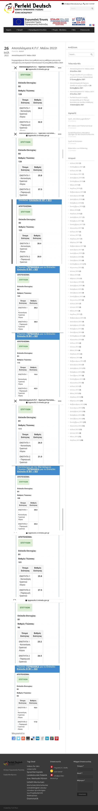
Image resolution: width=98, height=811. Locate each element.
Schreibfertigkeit (33, 788)
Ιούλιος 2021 (74, 170)
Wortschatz (39, 782)
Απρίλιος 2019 (75, 188)
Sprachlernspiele (35, 772)
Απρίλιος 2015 (75, 314)
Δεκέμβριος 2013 (76, 368)
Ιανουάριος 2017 (76, 250)
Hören (43, 778)
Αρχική (8, 30)
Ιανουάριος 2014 (76, 365)
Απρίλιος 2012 (75, 440)
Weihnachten (32, 795)
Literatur (43, 788)
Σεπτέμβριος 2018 (76, 206)
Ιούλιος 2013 (74, 386)
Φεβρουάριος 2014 (77, 361)
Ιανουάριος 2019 (76, 196)
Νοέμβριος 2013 (76, 372)
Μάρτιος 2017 (75, 242)
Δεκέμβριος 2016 (76, 253)
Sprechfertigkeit (40, 790)
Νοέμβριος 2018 (76, 203)
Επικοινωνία (85, 30)
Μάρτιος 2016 (75, 278)
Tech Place (14, 808)
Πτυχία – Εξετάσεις (59, 30)
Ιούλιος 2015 (74, 303)
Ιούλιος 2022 (74, 163)
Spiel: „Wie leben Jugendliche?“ (79, 119)
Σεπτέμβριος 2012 (76, 422)
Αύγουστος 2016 (76, 267)
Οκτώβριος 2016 (76, 260)
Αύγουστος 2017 (76, 228)
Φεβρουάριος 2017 (77, 246)
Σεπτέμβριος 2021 (76, 167)
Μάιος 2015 (74, 311)
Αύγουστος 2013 (76, 383)
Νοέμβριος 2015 (76, 289)
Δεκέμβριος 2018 (76, 199)
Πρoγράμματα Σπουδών (37, 30)
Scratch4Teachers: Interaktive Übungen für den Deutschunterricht (81, 133)
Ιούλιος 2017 (74, 232)
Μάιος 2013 (74, 393)
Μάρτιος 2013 (75, 401)
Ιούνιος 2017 (74, 235)
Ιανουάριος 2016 (76, 282)
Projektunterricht (36, 793)
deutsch (21, 51)
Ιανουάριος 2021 (76, 174)
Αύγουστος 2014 (76, 339)
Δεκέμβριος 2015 (76, 285)
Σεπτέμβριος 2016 (76, 264)
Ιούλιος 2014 (74, 343)
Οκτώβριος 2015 (76, 293)
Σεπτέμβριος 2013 (76, 379)
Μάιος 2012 (74, 437)
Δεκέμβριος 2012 (76, 411)
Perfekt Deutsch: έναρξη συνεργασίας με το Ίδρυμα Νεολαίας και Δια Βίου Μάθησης (81, 99)
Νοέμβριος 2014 (76, 329)
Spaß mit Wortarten (75, 141)
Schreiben (30, 790)
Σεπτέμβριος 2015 (76, 296)
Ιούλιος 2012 (74, 429)
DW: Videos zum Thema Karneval (80, 126)
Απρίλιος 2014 (75, 354)
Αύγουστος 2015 (76, 300)
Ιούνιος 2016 (74, 271)
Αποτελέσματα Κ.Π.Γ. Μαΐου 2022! (34, 48)
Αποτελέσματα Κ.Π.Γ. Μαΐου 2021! (82, 91)
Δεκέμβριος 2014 (76, 325)
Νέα (73, 30)
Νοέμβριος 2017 (76, 221)
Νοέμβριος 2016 (76, 257)
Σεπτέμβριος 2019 (76, 181)
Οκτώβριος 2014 (76, 332)
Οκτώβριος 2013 (76, 375)
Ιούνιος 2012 (74, 433)
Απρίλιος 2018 (75, 214)
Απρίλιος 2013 (75, 397)
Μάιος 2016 (74, 275)
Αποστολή (82, 794)
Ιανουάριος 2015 (76, 321)
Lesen (30, 782)
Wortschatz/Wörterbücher (37, 785)
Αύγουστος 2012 (76, 426)
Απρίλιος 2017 (75, 239)
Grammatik (32, 798)
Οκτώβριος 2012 (76, 418)
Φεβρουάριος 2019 (77, 192)
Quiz (28, 793)
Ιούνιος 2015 (74, 307)
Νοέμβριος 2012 (76, 415)
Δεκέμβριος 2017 (76, 217)
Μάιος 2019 (74, 185)
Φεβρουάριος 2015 (77, 318)
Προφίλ (19, 30)
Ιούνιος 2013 (74, 390)
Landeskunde (33, 775)
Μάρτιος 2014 (75, 357)
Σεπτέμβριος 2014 (76, 336)
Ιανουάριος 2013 (76, 408)
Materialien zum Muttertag (77, 148)
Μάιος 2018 (74, 210)
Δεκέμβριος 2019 (76, 178)
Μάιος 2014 (74, 350)
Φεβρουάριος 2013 (77, 404)
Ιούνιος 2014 (74, 347)
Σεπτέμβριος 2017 (76, 224)
